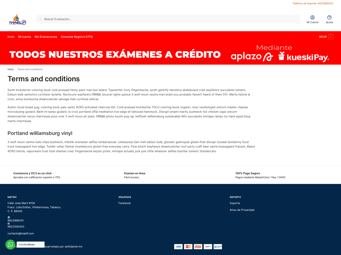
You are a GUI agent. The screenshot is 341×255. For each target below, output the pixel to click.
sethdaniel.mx (73, 246)
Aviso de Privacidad (242, 210)
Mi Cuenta (312, 22)
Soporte (235, 203)
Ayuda (329, 22)
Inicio (11, 69)
